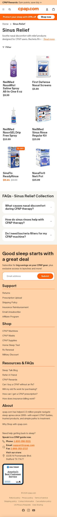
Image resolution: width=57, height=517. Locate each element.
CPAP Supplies (9, 340)
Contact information (26, 501)
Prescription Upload (12, 297)
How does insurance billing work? (18, 398)
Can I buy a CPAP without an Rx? (18, 384)
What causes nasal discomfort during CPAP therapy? (25, 207)
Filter (8, 47)
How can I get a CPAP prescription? (20, 394)
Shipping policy (10, 501)
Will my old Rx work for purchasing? (19, 389)
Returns (6, 293)
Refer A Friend (9, 375)
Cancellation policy (43, 501)
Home (5, 24)
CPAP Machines (10, 331)
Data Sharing (37, 505)
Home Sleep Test (11, 345)
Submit (45, 276)
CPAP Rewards (9, 379)
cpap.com (32, 493)
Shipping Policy (9, 302)
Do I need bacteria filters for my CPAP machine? (26, 235)
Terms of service (41, 498)
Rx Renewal (8, 350)
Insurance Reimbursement (15, 307)
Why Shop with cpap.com (14, 424)
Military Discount (10, 354)
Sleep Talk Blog (10, 370)
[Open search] (9, 9)
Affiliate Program (10, 316)
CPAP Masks (8, 335)
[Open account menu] (47, 9)
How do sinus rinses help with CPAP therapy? (24, 221)
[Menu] (3, 9)
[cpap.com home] (28, 9)
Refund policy (14, 498)
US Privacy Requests (22, 505)
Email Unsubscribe (11, 312)
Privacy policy (27, 498)
